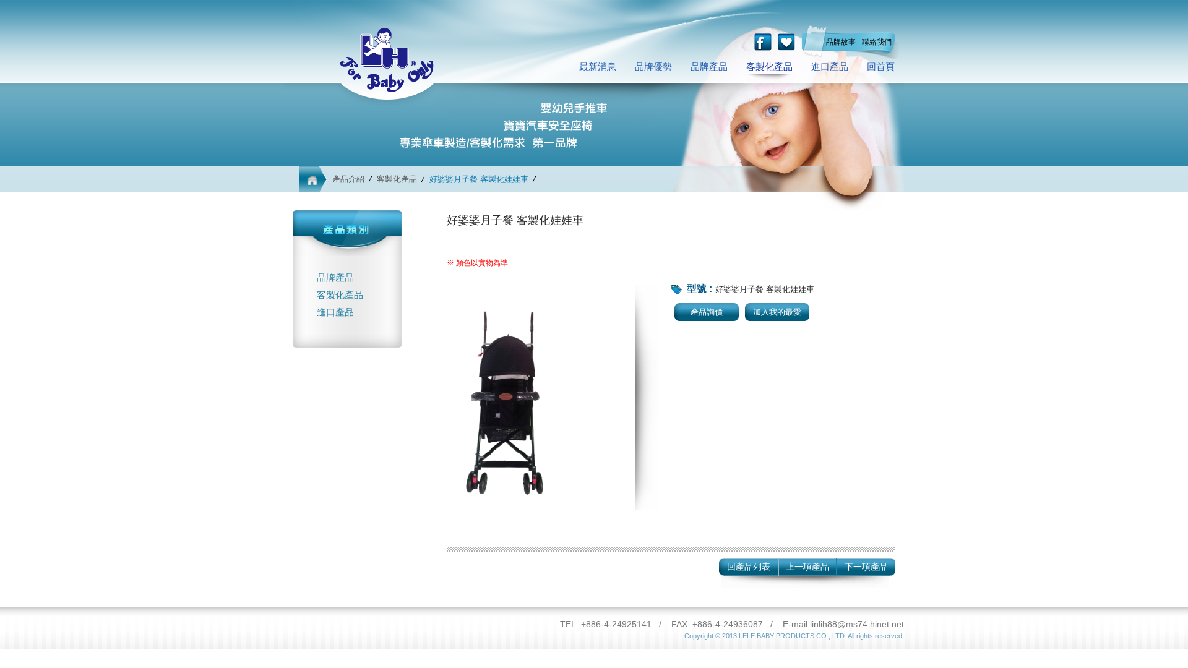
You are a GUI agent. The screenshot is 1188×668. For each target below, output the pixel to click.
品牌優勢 (653, 66)
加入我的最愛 (777, 312)
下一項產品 (866, 567)
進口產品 (829, 66)
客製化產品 (769, 66)
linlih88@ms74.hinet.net (857, 624)
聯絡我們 (877, 42)
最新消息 (597, 66)
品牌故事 (841, 42)
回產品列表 (748, 567)
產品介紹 (348, 179)
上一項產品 (807, 567)
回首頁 (881, 66)
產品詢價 (707, 312)
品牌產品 (709, 66)
